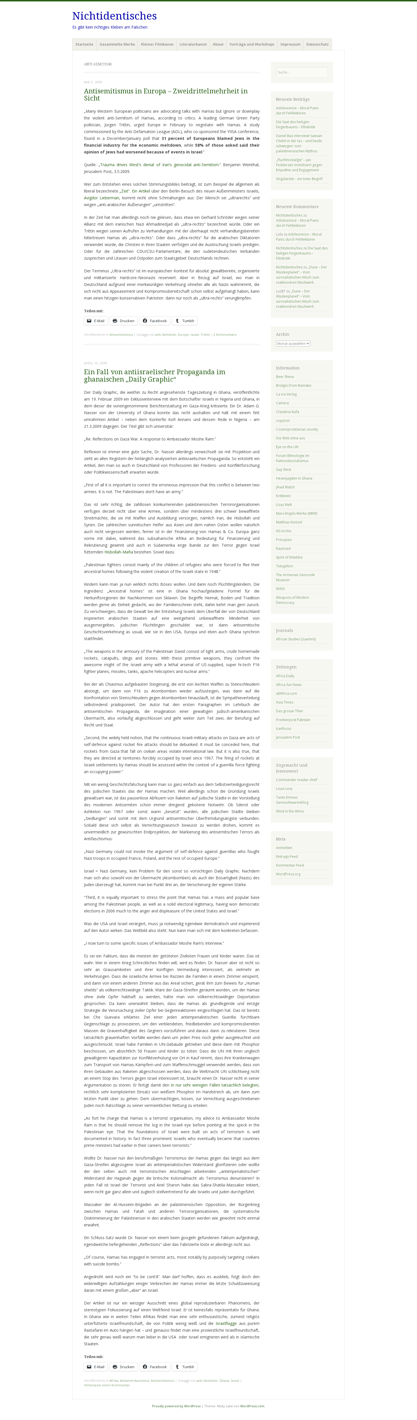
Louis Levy (284, 788)
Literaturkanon (193, 44)
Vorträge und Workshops (251, 44)
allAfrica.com (286, 693)
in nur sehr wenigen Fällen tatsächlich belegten (214, 1085)
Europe (183, 334)
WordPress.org (288, 874)
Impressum (290, 44)
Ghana (224, 1380)
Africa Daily (285, 675)
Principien (284, 539)
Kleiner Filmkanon (157, 44)
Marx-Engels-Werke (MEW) (296, 513)
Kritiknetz (283, 495)
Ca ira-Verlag (286, 394)
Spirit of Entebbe (289, 557)
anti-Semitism (165, 334)
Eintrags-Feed (287, 856)
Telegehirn (284, 566)
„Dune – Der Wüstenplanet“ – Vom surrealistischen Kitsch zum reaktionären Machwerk (301, 275)
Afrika (113, 1380)
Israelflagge (226, 1323)
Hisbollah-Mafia (118, 552)
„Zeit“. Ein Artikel (134, 191)
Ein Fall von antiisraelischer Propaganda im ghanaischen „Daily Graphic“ (154, 375)
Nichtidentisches (114, 16)
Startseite (84, 44)
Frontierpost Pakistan (293, 719)
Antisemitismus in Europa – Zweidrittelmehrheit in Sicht (166, 94)
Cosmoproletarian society (297, 429)
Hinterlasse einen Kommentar (107, 1385)
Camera (282, 403)
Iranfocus (283, 728)
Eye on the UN (287, 446)
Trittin (205, 334)
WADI (280, 588)
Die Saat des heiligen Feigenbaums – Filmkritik (295, 124)
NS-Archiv (283, 531)
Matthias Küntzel (289, 522)
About (218, 44)
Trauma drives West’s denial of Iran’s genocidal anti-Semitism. (160, 164)
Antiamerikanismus (134, 1380)
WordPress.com (252, 1406)
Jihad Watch (285, 487)
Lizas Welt (284, 504)
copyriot (283, 420)
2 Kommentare (225, 334)
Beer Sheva (285, 376)
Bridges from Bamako (293, 385)
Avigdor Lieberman (101, 197)
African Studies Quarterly (296, 639)
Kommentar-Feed (290, 865)
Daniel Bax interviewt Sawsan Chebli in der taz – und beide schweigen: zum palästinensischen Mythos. (299, 143)
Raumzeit (283, 548)
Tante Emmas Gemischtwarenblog (292, 800)
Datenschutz (317, 44)
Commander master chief (296, 779)
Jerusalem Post (288, 737)
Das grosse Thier (289, 711)
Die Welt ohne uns (290, 438)
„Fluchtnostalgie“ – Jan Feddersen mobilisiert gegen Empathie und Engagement (299, 164)
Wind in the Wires (290, 811)
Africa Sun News (289, 684)
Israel (195, 334)
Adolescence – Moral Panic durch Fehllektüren (297, 111)
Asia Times (284, 702)
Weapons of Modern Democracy (292, 600)
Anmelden (284, 847)
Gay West (283, 469)
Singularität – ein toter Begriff (299, 178)
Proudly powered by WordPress (176, 1406)
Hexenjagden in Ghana (294, 478)
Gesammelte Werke (117, 44)
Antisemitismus (121, 334)
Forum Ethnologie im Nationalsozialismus (292, 458)
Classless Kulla (287, 411)
